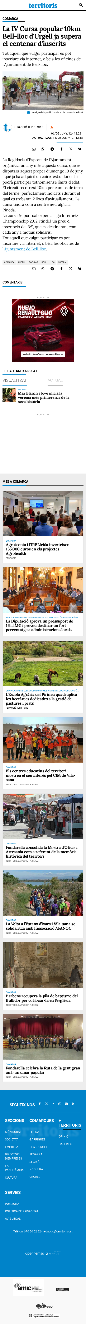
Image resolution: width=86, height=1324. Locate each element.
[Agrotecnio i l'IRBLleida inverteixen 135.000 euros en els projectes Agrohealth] (43, 513)
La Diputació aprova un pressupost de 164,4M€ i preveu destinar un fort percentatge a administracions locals (39, 625)
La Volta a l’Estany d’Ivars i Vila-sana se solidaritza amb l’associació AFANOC (40, 926)
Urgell (34, 1176)
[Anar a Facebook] (39, 1103)
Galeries (65, 1144)
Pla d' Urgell (39, 1147)
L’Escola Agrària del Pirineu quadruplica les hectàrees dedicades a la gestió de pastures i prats (41, 699)
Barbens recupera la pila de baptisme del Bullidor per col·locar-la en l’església (42, 998)
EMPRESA (11, 1147)
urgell (21, 262)
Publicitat (13, 1203)
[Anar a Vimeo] (66, 1103)
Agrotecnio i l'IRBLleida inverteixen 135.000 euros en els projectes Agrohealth (38, 549)
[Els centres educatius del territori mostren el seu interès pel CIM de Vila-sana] (43, 740)
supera (62, 262)
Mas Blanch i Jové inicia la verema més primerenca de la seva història (43, 397)
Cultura (11, 1177)
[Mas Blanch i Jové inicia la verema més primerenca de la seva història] (9, 395)
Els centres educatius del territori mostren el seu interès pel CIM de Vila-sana (40, 775)
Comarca (10, 19)
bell (44, 262)
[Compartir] (43, 149)
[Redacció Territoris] (7, 127)
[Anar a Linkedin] (53, 1103)
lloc (52, 262)
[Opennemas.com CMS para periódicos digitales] (43, 1253)
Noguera (36, 1169)
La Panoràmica (14, 1168)
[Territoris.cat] (43, 5)
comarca (9, 262)
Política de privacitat (21, 1211)
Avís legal (13, 1218)
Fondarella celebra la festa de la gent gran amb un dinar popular (43, 1070)
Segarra (35, 1154)
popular (33, 262)
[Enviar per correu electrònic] (34, 149)
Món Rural (13, 1132)
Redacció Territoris (28, 127)
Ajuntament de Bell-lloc (25, 248)
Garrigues (37, 1139)
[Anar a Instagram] (59, 1103)
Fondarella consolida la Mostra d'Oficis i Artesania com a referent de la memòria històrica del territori (41, 852)
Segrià (34, 1162)
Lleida (34, 1132)
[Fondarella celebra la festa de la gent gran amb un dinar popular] (43, 1037)
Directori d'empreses (13, 1156)
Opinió (63, 1136)
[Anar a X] (46, 1103)
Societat (11, 1139)
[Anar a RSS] (73, 1103)
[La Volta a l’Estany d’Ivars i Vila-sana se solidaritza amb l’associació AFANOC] (43, 893)
